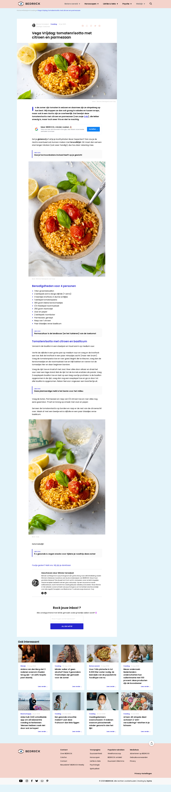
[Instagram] (42, 593)
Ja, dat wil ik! (66, 626)
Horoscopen (90, 3)
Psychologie (95, 765)
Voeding (33, 10)
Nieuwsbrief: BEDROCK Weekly (72, 765)
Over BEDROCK (66, 753)
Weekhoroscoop (114, 753)
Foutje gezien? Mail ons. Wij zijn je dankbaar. (51, 565)
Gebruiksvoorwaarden (139, 757)
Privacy (133, 761)
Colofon (63, 757)
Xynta (149, 781)
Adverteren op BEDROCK (139, 753)
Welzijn (139, 3)
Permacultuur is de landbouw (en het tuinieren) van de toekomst (65, 333)
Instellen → (93, 129)
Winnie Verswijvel (42, 24)
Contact (63, 761)
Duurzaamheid (96, 753)
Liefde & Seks (109, 3)
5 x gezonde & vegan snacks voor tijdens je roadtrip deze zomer (65, 554)
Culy (86, 116)
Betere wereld (71, 3)
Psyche (125, 3)
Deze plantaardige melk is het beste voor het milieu (58, 391)
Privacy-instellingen (143, 773)
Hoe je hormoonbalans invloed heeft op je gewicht (58, 155)
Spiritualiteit (94, 768)
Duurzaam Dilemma (116, 761)
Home (19, 10)
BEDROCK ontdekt (115, 757)
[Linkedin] (45, 593)
